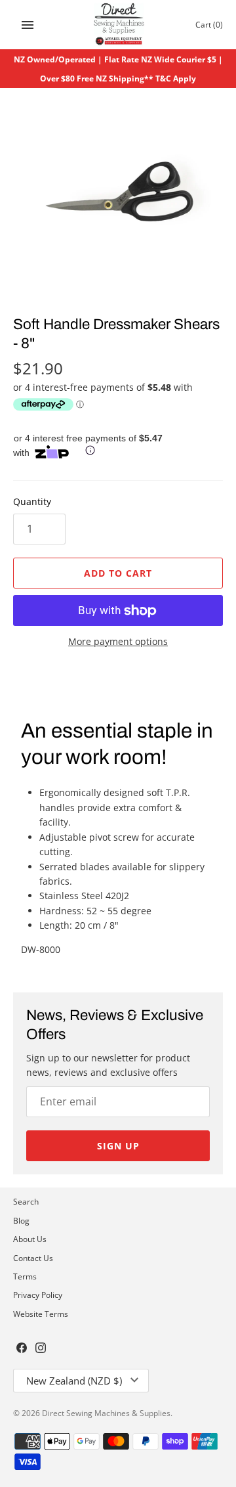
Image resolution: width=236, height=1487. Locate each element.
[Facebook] (21, 1349)
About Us (30, 1238)
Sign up (118, 1146)
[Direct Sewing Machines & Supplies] (118, 24)
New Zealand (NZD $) (74, 1380)
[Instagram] (40, 1349)
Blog (21, 1220)
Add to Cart (118, 573)
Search (26, 1201)
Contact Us (33, 1258)
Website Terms (40, 1313)
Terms (25, 1276)
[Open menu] (27, 25)
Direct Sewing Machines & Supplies (106, 1413)
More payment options (118, 641)
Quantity (32, 501)
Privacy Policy (37, 1294)
